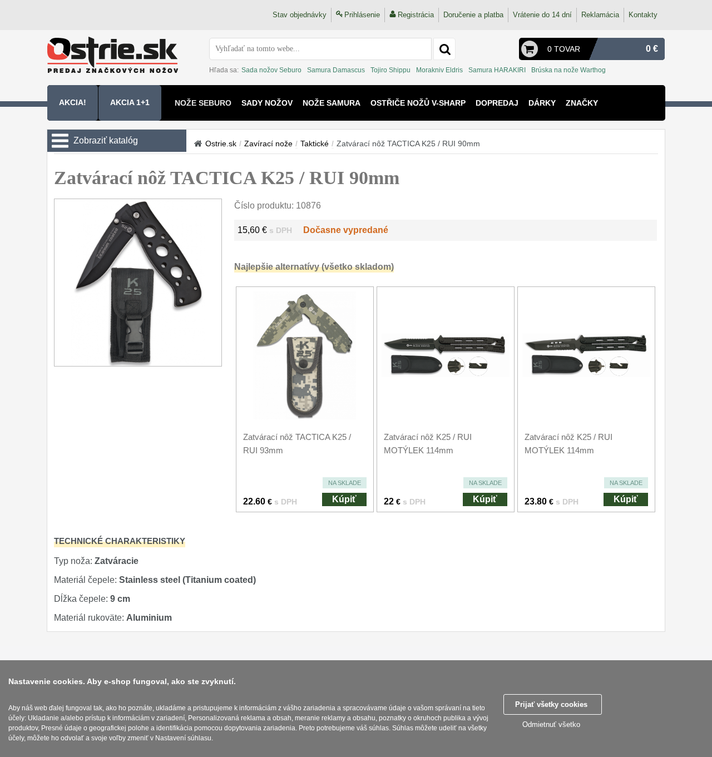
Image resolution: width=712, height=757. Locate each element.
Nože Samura (331, 102)
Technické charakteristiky (119, 541)
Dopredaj (497, 102)
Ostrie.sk (220, 143)
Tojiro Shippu (390, 70)
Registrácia (416, 15)
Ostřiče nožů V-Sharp (418, 102)
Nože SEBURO (203, 102)
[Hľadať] (444, 49)
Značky (582, 102)
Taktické (314, 143)
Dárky (542, 102)
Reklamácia (600, 15)
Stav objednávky (300, 15)
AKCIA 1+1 (130, 102)
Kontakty (643, 15)
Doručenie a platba (473, 15)
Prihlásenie (362, 15)
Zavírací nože (268, 143)
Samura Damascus (336, 70)
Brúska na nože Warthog (568, 70)
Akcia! (72, 102)
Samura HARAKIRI (497, 70)
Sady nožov (267, 102)
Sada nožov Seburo (271, 70)
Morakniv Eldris (439, 70)
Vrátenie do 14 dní (542, 15)
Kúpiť (344, 499)
